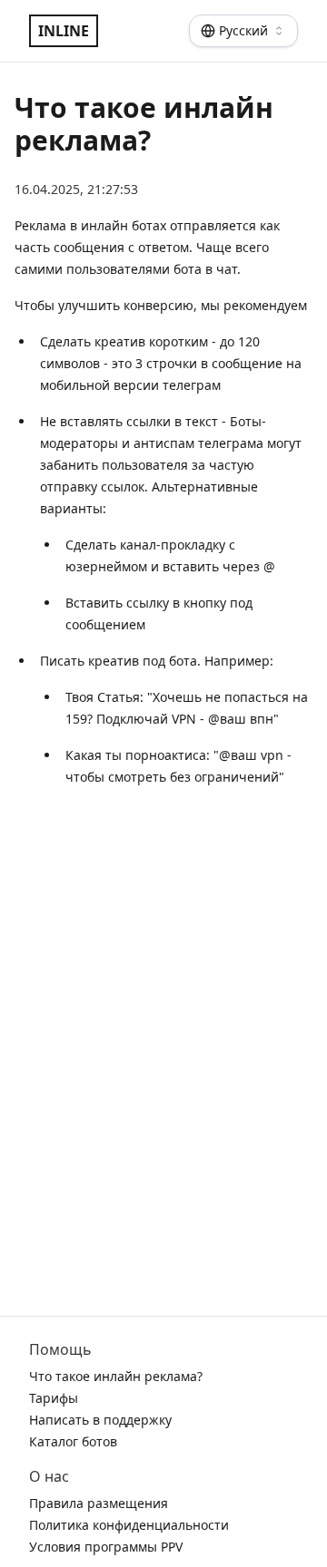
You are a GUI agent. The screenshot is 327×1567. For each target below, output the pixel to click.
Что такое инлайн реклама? (116, 1376)
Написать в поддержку (100, 1419)
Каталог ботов (73, 1441)
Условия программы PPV (106, 1546)
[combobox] (243, 31)
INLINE (63, 31)
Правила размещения (98, 1503)
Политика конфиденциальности (129, 1524)
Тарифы (53, 1397)
